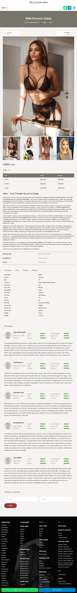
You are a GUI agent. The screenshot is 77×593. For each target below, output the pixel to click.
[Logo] (38, 2)
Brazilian (3, 534)
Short (40, 542)
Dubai (44, 22)
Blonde (40, 287)
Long (40, 290)
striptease (50, 209)
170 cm (40, 315)
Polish (3, 566)
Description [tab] (8, 270)
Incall (59, 533)
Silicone (22, 554)
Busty (22, 531)
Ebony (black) (43, 579)
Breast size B (24, 563)
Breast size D (42, 308)
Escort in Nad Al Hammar (65, 551)
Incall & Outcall (62, 537)
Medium (41, 545)
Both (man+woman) (45, 568)
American (4, 525)
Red (40, 536)
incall (12, 221)
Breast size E (24, 570)
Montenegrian (5, 559)
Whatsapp (21, 590)
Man (40, 561)
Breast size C (24, 566)
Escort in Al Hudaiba (64, 556)
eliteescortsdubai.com (32, 22)
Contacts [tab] (34, 270)
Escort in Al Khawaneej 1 (65, 558)
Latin (40, 584)
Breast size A (24, 561)
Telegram (59, 590)
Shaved (40, 292)
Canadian (4, 539)
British (40, 274)
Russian (3, 573)
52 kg (40, 313)
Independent (62, 574)
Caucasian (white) (43, 302)
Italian (3, 550)
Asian (41, 577)
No (39, 300)
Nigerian (3, 564)
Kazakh (3, 553)
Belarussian (4, 532)
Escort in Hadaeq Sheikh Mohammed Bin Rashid (65, 564)
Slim (21, 541)
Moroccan (4, 562)
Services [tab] (25, 270)
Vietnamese (4, 585)
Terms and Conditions (64, 583)
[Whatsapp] (65, 8)
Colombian (4, 541)
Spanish (3, 576)
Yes (59, 522)
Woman (41, 563)
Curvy (22, 534)
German (3, 546)
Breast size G (24, 575)
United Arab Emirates (49, 282)
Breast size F (24, 573)
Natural (40, 310)
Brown (41, 531)
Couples (41, 565)
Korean (3, 555)
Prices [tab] (17, 270)
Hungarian (4, 548)
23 (39, 280)
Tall (39, 285)
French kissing (24, 234)
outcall (39, 221)
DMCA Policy (62, 581)
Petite (22, 536)
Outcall (60, 535)
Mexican (3, 557)
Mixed (41, 586)
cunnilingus (51, 207)
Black (40, 533)
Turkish (3, 578)
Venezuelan (4, 583)
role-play (35, 209)
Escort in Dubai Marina (65, 549)
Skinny (22, 538)
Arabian (41, 575)
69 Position (32, 207)
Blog (59, 571)
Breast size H (24, 577)
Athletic (22, 529)
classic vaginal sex (41, 207)
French (3, 543)
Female (40, 277)
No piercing (41, 295)
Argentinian (4, 527)
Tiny (21, 545)
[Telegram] (69, 8)
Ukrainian (4, 580)
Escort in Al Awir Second (65, 553)
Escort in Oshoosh (63, 547)
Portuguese (4, 569)
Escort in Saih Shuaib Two (66, 560)
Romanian (4, 571)
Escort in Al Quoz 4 (63, 567)
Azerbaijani (4, 530)
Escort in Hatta (62, 544)
